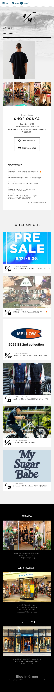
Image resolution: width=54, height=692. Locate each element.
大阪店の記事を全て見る (37, 202)
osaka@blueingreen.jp (37, 129)
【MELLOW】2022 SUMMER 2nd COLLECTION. (30, 355)
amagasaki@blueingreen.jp (27, 612)
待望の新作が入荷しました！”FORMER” (21, 190)
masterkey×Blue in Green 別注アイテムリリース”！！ (31, 399)
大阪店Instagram (29, 141)
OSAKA (27, 516)
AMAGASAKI (27, 568)
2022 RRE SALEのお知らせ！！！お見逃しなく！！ (31, 268)
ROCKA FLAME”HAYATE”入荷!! (24, 442)
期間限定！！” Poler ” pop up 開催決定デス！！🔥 (25, 172)
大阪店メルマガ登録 (29, 148)
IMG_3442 (7, 28)
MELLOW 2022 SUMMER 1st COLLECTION (23, 184)
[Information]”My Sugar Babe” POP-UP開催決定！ (24, 178)
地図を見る (28, 132)
